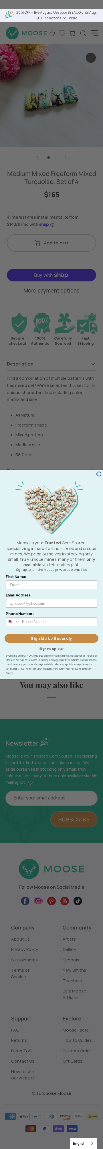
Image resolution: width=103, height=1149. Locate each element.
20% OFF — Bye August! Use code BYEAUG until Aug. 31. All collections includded (56, 15)
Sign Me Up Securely (51, 638)
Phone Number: (20, 613)
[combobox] (83, 1143)
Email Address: (19, 595)
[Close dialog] (99, 474)
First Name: (16, 576)
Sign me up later (51, 648)
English (79, 1143)
